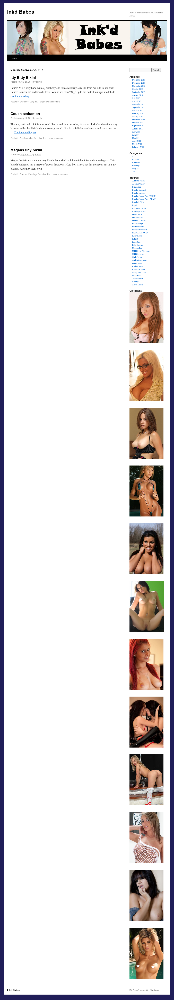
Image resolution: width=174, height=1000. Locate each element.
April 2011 (136, 140)
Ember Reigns (138, 223)
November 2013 (138, 85)
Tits (40, 101)
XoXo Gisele (137, 284)
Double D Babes (139, 220)
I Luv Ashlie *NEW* (141, 232)
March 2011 (137, 144)
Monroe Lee (137, 248)
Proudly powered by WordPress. (146, 990)
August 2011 (137, 128)
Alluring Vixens (138, 180)
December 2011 (138, 119)
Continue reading (21, 96)
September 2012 (138, 107)
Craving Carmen (138, 211)
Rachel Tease (137, 266)
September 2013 (138, 92)
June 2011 (136, 134)
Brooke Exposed (139, 189)
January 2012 (137, 116)
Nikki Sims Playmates (141, 251)
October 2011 (137, 122)
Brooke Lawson (138, 192)
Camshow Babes (139, 208)
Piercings (32, 174)
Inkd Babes (20, 11)
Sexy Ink (33, 101)
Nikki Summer (138, 254)
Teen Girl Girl (137, 278)
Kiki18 (135, 238)
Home (14, 57)
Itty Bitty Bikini (23, 77)
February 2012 (138, 113)
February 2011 (138, 147)
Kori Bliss (136, 241)
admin (39, 81)
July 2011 (136, 131)
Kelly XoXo (137, 235)
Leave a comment (51, 101)
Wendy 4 (135, 281)
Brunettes (24, 101)
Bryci (134, 205)
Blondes (23, 174)
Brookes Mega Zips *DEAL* (144, 199)
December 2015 (138, 79)
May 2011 (136, 137)
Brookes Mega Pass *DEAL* (144, 196)
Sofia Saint (136, 275)
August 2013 (137, 95)
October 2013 (137, 88)
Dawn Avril (137, 214)
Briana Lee (136, 186)
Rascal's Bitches (138, 269)
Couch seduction (25, 113)
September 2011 (138, 125)
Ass (21, 137)
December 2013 (138, 82)
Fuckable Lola (138, 226)
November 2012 (138, 104)
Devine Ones (137, 217)
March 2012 (137, 110)
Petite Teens (137, 263)
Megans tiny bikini (26, 149)
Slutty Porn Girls (139, 272)
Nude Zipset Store (139, 260)
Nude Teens (137, 257)
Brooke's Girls (138, 202)
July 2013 (136, 98)
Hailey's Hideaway (139, 229)
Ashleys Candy (138, 183)
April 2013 (136, 101)
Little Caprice (137, 244)
